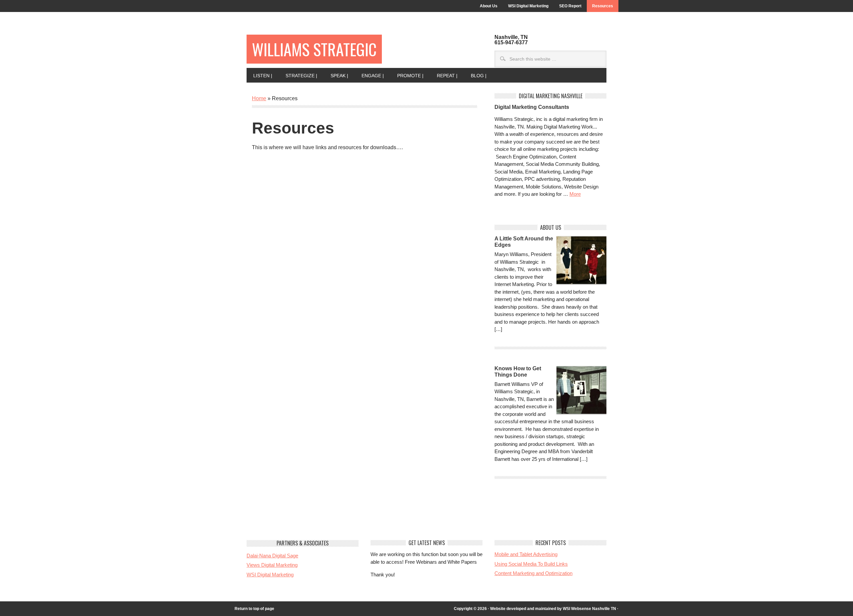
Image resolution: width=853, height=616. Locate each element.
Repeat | (443, 75)
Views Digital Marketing (272, 565)
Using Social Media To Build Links (531, 564)
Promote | (407, 75)
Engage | (369, 75)
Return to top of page (254, 608)
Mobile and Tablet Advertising (525, 554)
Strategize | (298, 75)
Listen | (259, 75)
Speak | (336, 75)
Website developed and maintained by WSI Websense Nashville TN (553, 608)
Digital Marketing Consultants (531, 107)
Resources (602, 6)
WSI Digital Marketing (528, 6)
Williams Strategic (314, 49)
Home (259, 98)
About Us (488, 6)
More (575, 194)
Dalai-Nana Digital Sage (272, 555)
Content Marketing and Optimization (533, 573)
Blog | (475, 75)
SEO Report (570, 6)
